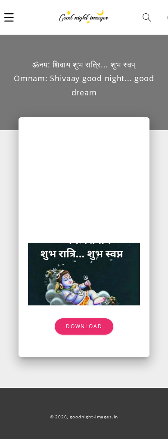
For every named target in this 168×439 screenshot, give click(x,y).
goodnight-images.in (94, 417)
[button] (9, 17)
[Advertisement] (84, 184)
